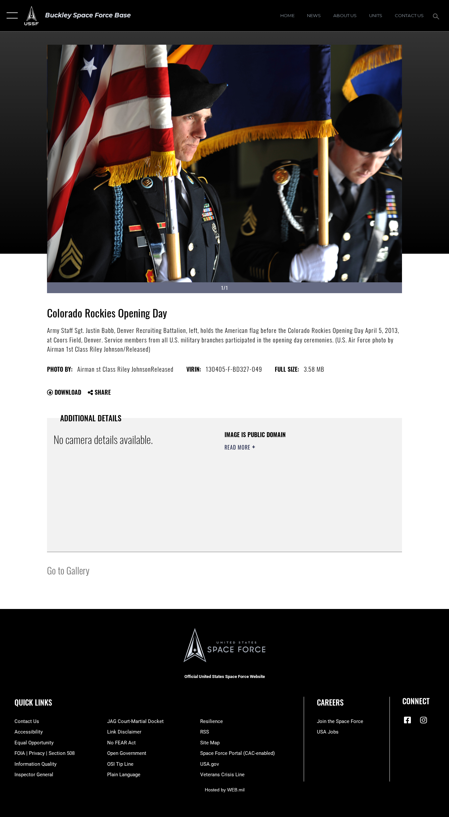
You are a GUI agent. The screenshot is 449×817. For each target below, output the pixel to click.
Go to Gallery (68, 570)
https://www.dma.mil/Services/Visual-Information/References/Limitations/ (302, 498)
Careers (330, 702)
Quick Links (33, 702)
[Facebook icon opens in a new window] (407, 720)
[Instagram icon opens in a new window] (423, 720)
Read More (238, 447)
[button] (10, 15)
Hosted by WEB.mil (225, 789)
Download (67, 392)
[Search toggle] (437, 16)
